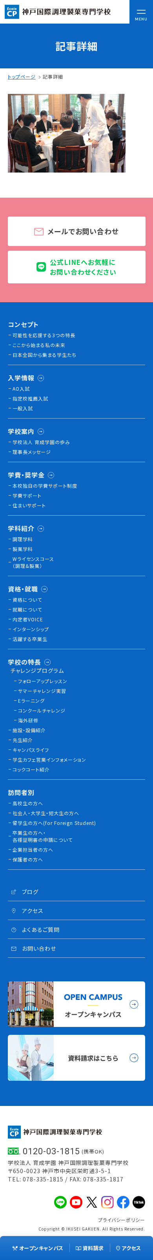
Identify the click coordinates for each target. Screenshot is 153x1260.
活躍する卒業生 (30, 639)
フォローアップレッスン (42, 681)
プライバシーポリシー (121, 1219)
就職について (27, 609)
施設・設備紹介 (29, 730)
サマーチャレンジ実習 (42, 690)
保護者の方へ (28, 859)
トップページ (22, 76)
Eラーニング (31, 700)
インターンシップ (31, 629)
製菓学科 (23, 549)
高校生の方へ (28, 803)
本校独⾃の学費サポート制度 (45, 485)
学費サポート (27, 495)
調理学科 (23, 539)
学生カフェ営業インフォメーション (49, 759)
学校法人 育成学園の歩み (41, 442)
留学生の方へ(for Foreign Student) (54, 822)
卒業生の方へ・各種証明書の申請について (43, 836)
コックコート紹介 (31, 769)
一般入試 (23, 408)
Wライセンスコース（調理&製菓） (33, 562)
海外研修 (28, 720)
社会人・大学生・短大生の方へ (46, 813)
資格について (27, 599)
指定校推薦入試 (30, 398)
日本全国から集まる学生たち (44, 354)
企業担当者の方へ (33, 849)
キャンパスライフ (31, 749)
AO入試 (21, 388)
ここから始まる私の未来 (39, 345)
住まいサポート (29, 505)
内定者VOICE (28, 619)
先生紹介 (23, 740)
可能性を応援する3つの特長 (44, 335)
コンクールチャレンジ (42, 710)
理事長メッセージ (32, 451)
